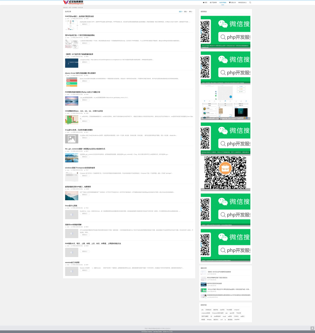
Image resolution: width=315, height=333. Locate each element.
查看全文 (84, 24)
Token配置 (229, 309)
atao (68, 18)
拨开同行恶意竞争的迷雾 (214, 283)
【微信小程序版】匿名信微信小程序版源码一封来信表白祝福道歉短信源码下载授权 (223, 83)
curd (221, 319)
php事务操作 (217, 316)
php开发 (222, 309)
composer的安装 (205, 313)
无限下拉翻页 (204, 316)
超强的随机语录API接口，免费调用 (78, 187)
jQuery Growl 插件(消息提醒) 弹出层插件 (80, 73)
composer (236, 309)
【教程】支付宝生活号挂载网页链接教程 (219, 272)
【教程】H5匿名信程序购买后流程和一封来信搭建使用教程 (217, 225)
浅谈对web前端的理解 (73, 224)
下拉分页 (238, 313)
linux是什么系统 (71, 206)
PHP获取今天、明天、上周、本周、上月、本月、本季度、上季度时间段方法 (93, 243)
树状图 (203, 319)
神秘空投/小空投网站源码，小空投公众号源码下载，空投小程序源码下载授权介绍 (222, 118)
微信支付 (216, 319)
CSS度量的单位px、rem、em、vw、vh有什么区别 (84, 111)
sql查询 (230, 316)
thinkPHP (237, 319)
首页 (206, 2)
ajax (227, 313)
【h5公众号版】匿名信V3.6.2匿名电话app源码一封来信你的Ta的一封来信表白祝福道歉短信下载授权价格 (225, 46)
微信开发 (215, 309)
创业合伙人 (243, 2)
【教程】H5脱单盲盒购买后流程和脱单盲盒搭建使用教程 (216, 260)
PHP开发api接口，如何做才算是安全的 (79, 16)
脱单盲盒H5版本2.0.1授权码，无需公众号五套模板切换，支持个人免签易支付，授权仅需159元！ (225, 153)
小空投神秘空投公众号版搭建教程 (210, 189)
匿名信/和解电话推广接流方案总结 (217, 277)
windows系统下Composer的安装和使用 (80, 168)
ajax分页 (232, 313)
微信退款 (230, 319)
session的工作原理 (72, 262)
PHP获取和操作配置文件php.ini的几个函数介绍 (82, 92)
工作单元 (236, 316)
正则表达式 (208, 309)
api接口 (242, 316)
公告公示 (233, 2)
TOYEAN (166, 330)
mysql (224, 316)
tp (225, 319)
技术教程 (223, 2)
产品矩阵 (214, 2)
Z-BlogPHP (155, 330)
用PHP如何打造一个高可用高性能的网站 (80, 35)
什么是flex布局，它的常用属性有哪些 (79, 130)
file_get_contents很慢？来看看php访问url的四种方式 (85, 149)
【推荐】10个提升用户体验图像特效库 (79, 54)
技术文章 (80, 7)
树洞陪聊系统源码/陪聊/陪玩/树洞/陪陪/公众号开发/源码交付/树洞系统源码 (228, 295)
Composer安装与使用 (217, 313)
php (202, 309)
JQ (211, 316)
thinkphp (209, 319)
